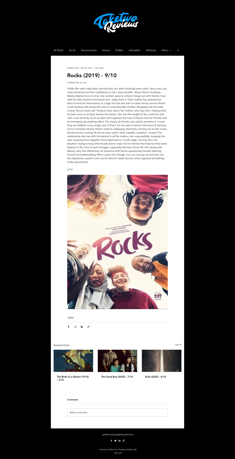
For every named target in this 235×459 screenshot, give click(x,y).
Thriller (119, 50)
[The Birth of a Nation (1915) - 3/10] (73, 361)
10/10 (72, 50)
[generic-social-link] (123, 440)
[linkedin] (119, 440)
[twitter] (115, 440)
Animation (134, 50)
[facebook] (111, 440)
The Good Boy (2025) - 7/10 (117, 376)
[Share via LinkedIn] (82, 326)
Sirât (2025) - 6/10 (155, 376)
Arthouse (151, 50)
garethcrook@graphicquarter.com (118, 434)
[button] (178, 50)
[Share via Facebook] (68, 326)
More (165, 50)
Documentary (89, 50)
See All (178, 345)
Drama (106, 50)
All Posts (58, 50)
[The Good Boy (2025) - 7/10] (117, 361)
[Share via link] (88, 326)
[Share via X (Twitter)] (75, 326)
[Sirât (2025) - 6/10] (161, 361)
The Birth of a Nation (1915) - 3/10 (73, 378)
